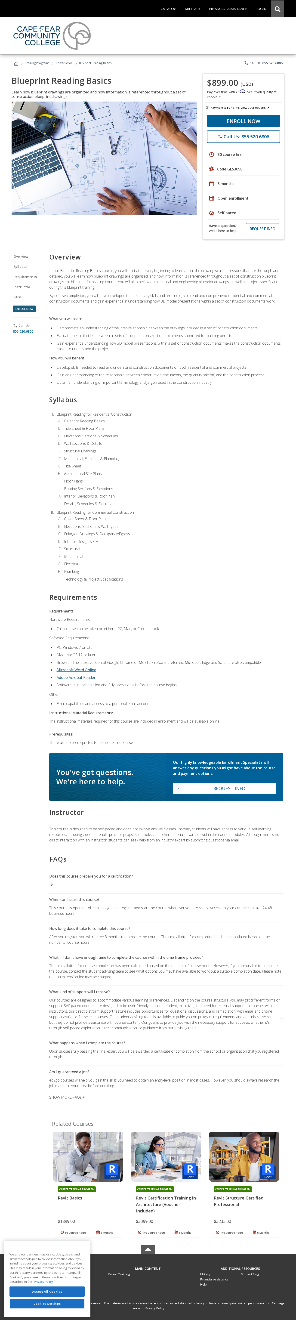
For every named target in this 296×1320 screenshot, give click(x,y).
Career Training (119, 1274)
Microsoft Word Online (76, 669)
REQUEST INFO (262, 228)
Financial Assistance (214, 1279)
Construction (64, 63)
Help (203, 1284)
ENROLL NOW (243, 120)
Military (205, 1274)
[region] (47, 1279)
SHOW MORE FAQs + (67, 1097)
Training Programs (37, 63)
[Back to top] (148, 1267)
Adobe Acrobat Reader (76, 677)
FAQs (18, 297)
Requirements (25, 277)
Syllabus (20, 266)
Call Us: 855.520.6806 (263, 63)
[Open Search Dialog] (277, 8)
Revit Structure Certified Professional (238, 1201)
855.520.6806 (23, 331)
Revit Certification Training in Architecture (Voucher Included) (166, 1204)
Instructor (22, 287)
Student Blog (250, 1274)
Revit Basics (70, 1198)
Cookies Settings (47, 1303)
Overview (21, 256)
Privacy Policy (154, 1308)
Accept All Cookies (47, 1291)
